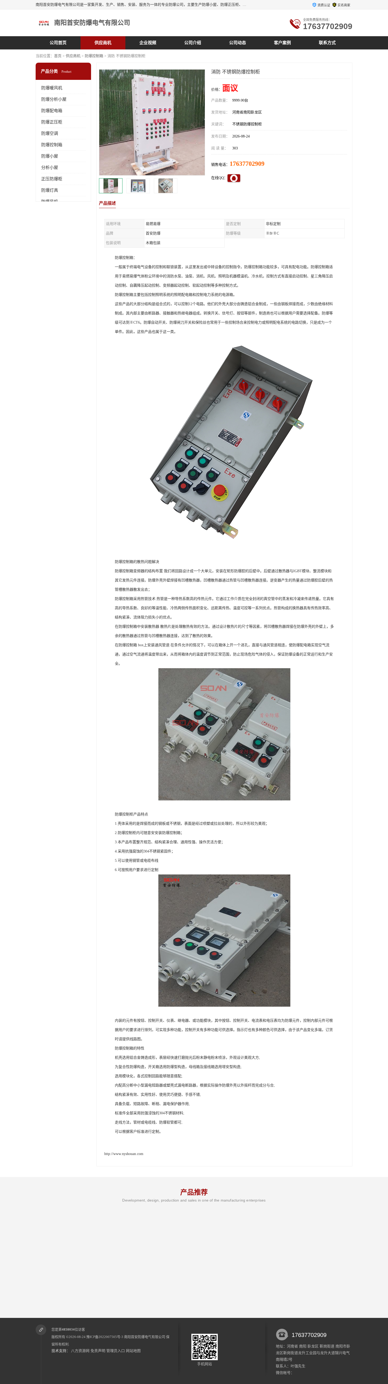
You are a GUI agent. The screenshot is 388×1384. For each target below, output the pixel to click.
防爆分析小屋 (54, 99)
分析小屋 (49, 167)
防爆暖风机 (51, 88)
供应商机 (102, 42)
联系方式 (327, 42)
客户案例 (282, 42)
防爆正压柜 (51, 122)
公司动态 (237, 42)
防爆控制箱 (94, 56)
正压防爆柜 (51, 179)
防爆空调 (49, 133)
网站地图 (133, 1351)
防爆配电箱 (51, 110)
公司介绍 (192, 42)
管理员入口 (115, 1351)
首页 (57, 56)
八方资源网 (80, 1351)
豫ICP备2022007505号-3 (104, 1337)
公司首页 (58, 42)
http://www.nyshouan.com (123, 1154)
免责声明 (98, 1351)
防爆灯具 (49, 190)
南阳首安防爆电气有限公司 (144, 1337)
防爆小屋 (49, 156)
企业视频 (147, 42)
